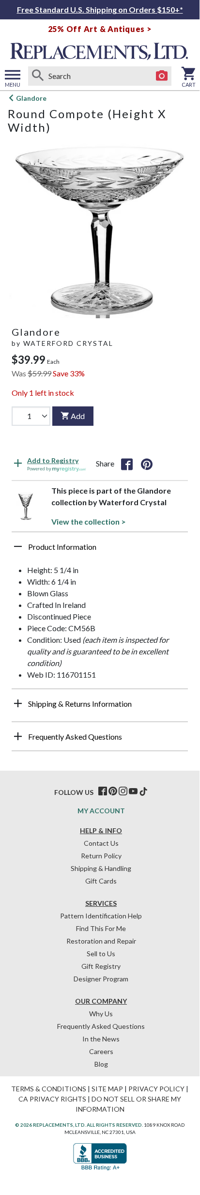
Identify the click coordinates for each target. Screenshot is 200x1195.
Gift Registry (101, 966)
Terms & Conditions (48, 1089)
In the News (101, 1039)
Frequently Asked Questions (101, 1026)
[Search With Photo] (161, 76)
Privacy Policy (156, 1089)
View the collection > (88, 521)
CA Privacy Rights (52, 1099)
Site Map (107, 1089)
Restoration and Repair (101, 941)
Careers (101, 1051)
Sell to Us (101, 953)
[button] (100, 550)
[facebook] (102, 791)
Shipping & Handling (101, 868)
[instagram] (123, 791)
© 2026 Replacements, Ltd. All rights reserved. (79, 1125)
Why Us (101, 1013)
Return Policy (101, 856)
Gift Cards (101, 881)
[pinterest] (112, 791)
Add (78, 415)
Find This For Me (101, 928)
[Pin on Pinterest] (146, 463)
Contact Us (101, 843)
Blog (101, 1064)
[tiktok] (143, 791)
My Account (101, 811)
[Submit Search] (37, 76)
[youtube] (133, 791)
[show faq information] (18, 736)
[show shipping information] (18, 703)
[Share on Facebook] (127, 463)
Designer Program (101, 979)
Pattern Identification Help (101, 916)
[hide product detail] (18, 546)
